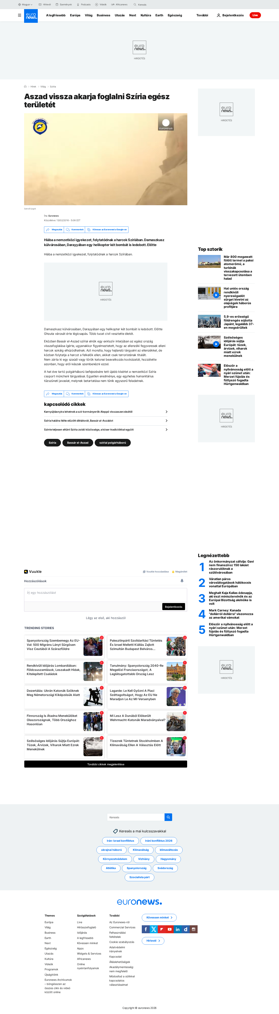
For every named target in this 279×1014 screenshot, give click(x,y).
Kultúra (146, 15)
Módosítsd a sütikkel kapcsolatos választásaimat (122, 980)
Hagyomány (168, 858)
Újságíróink (51, 974)
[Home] (25, 86)
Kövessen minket (87, 943)
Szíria (53, 86)
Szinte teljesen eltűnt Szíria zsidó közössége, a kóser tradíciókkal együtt (88, 429)
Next (132, 15)
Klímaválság (141, 849)
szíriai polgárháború (112, 442)
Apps (80, 948)
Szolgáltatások (86, 915)
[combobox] (154, 5)
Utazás (120, 15)
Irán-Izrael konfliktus (120, 840)
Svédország (165, 868)
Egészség (175, 15)
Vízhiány (144, 858)
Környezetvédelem (115, 858)
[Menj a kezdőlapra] (31, 16)
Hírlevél (151, 940)
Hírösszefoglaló (86, 927)
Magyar (26, 4)
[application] (105, 159)
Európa (75, 15)
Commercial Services (122, 927)
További (114, 915)
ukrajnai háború (111, 849)
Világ (88, 15)
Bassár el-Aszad (77, 442)
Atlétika (111, 868)
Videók (49, 964)
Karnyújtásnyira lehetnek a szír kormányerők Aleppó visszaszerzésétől (88, 411)
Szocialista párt (139, 877)
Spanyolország (137, 868)
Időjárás (82, 932)
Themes (50, 915)
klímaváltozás (169, 849)
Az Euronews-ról (119, 922)
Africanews (84, 958)
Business (103, 15)
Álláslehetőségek (119, 961)
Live (255, 15)
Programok (51, 969)
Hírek (33, 86)
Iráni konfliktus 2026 (158, 840)
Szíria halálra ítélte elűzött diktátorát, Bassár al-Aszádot (78, 420)
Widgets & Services (89, 953)
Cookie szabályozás (121, 942)
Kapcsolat (115, 956)
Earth (159, 15)
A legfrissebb (55, 15)
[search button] (135, 5)
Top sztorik (210, 249)
